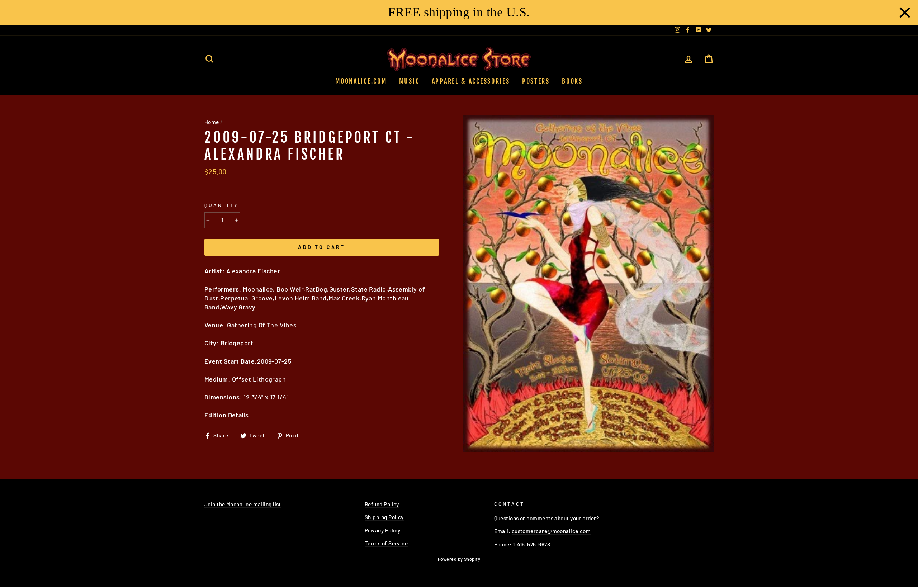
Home (211, 122)
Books (572, 81)
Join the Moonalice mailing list (242, 504)
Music (409, 81)
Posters (536, 81)
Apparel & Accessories (471, 81)
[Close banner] (904, 12)
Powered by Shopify (459, 559)
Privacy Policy (382, 530)
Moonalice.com (361, 81)
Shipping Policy (384, 517)
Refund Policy (382, 504)
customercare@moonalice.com (551, 531)
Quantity (221, 205)
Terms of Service (386, 543)
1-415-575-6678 (531, 544)
